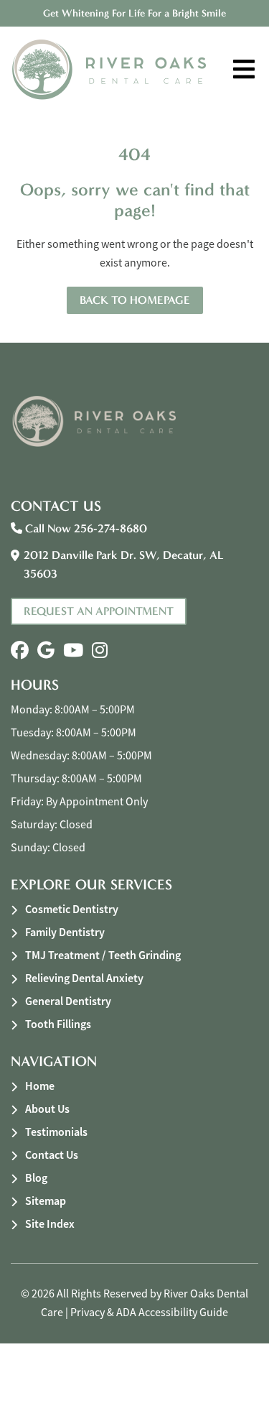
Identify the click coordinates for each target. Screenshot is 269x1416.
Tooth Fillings (58, 1024)
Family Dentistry (65, 932)
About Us (47, 1108)
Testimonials (56, 1131)
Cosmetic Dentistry (71, 909)
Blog (36, 1177)
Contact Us (51, 1154)
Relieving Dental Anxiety (84, 978)
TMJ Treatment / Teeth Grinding (103, 955)
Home (40, 1085)
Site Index (50, 1223)
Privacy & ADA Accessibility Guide (149, 1312)
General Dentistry (68, 1001)
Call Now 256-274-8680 (84, 528)
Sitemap (45, 1200)
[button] (20, 650)
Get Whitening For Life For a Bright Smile (134, 13)
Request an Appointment (99, 611)
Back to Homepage (135, 300)
